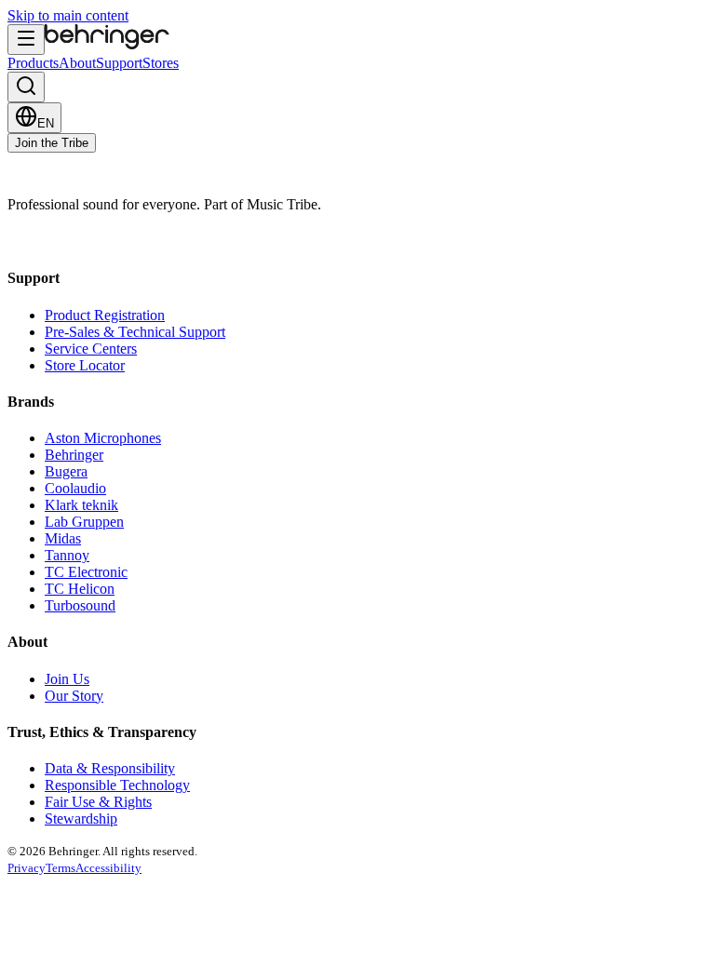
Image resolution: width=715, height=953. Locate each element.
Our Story (74, 696)
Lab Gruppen (84, 522)
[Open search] (26, 87)
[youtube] (54, 241)
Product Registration (105, 315)
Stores (160, 63)
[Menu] (26, 39)
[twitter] (72, 241)
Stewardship (81, 818)
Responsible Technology (117, 785)
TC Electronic (86, 572)
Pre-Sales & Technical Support (135, 332)
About (77, 63)
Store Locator (85, 365)
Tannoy (67, 555)
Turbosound (80, 605)
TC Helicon (80, 589)
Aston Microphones (103, 438)
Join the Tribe (51, 143)
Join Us (67, 679)
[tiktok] (110, 241)
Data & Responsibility (110, 768)
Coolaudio (75, 488)
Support (119, 63)
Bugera (66, 471)
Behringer (74, 455)
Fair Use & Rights (98, 802)
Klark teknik (81, 505)
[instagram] (35, 241)
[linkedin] (91, 241)
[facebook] (16, 241)
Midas (63, 538)
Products (33, 63)
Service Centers (91, 348)
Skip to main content (67, 15)
